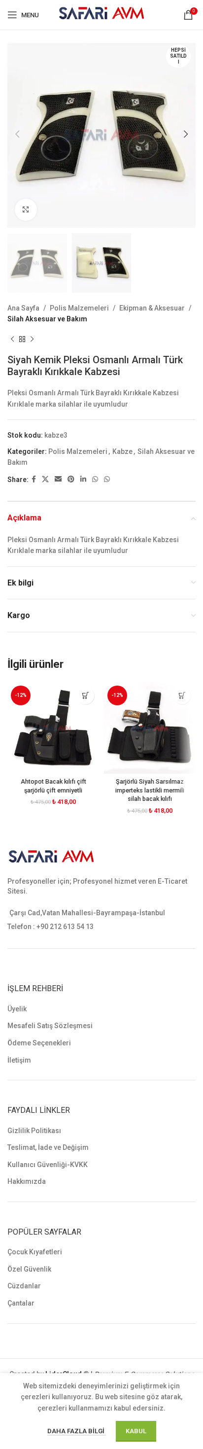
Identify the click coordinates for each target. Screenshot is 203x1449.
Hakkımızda (26, 1181)
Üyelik (17, 1009)
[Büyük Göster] (26, 210)
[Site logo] (102, 14)
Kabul (136, 1431)
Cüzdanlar (24, 1286)
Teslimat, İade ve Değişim (48, 1147)
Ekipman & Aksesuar (152, 308)
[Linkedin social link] (83, 479)
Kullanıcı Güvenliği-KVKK (47, 1165)
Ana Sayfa (23, 308)
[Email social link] (58, 479)
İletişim (19, 1060)
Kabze (122, 451)
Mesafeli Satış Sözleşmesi (50, 1026)
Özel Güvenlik (29, 1269)
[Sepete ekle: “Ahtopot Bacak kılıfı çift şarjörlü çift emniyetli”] (85, 695)
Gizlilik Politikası (34, 1131)
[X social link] (45, 479)
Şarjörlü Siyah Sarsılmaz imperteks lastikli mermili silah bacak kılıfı (149, 790)
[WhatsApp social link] (95, 479)
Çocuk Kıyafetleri (34, 1252)
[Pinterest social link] (71, 479)
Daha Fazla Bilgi (76, 1431)
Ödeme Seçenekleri (39, 1043)
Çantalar (20, 1303)
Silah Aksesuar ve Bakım (47, 319)
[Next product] (32, 339)
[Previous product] (12, 339)
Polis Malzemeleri (79, 308)
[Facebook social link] (34, 479)
